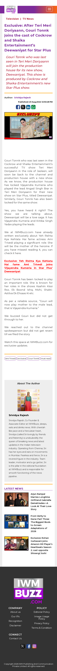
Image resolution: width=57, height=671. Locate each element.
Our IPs (15, 616)
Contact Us (15, 638)
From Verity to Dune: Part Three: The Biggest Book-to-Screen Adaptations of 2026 (41, 524)
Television (12, 18)
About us (15, 612)
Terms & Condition (42, 627)
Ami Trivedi (10, 358)
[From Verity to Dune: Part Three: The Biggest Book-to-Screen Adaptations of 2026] (16, 522)
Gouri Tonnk (33, 358)
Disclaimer (15, 625)
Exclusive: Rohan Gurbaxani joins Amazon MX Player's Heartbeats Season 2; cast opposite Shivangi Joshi (41, 546)
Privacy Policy (41, 623)
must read (46, 358)
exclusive (21, 358)
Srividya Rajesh (22, 97)
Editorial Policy (42, 612)
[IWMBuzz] (11, 9)
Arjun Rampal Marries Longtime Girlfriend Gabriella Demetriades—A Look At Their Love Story (41, 502)
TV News (28, 18)
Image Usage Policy (41, 617)
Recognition (15, 621)
